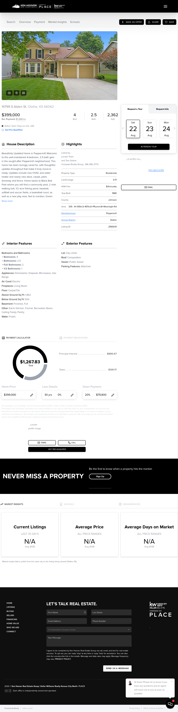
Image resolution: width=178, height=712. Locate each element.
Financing (12, 619)
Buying (10, 611)
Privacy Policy (63, 659)
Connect (11, 631)
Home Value (13, 623)
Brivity (16, 708)
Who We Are (13, 627)
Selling (10, 615)
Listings (11, 607)
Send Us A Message (117, 668)
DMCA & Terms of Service (153, 708)
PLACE (82, 686)
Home (9, 603)
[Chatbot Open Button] (170, 704)
